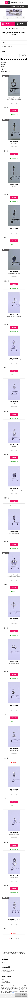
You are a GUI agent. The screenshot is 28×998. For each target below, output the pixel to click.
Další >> (17, 938)
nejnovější (3, 69)
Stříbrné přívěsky (19, 28)
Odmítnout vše (18, 995)
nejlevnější (3, 64)
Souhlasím (24, 995)
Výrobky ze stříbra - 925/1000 (9, 28)
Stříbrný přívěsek (14, 141)
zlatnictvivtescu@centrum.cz (7, 970)
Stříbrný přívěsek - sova (13, 919)
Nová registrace (20, 6)
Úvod (2, 28)
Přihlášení (12, 6)
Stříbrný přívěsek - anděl (14, 98)
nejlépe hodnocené (5, 71)
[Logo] (14, 12)
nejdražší (3, 66)
